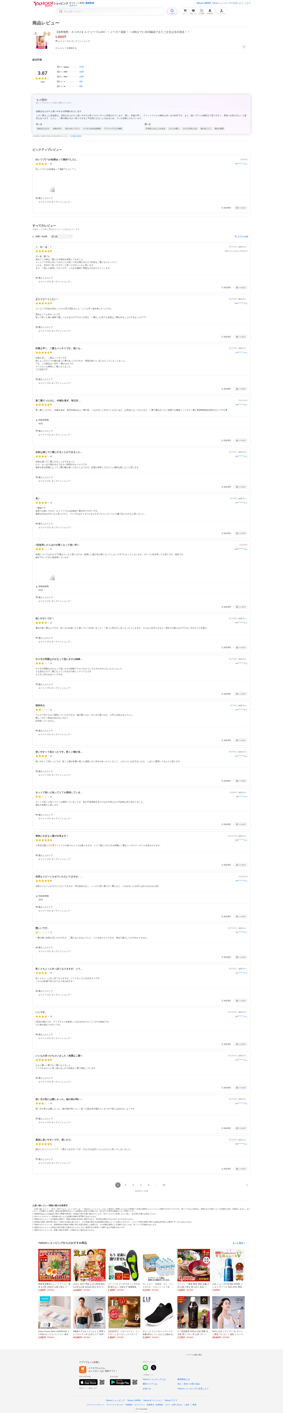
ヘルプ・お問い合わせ (173, 1405)
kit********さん (241, 797)
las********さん (241, 663)
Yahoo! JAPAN (203, 3)
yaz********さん (241, 164)
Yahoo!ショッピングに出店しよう (227, 3)
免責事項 (150, 1405)
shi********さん (241, 932)
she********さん (241, 503)
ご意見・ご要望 (190, 1405)
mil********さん (241, 1060)
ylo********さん (241, 405)
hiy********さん (241, 352)
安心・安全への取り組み (188, 1384)
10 (164, 1185)
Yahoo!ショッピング (115, 1400)
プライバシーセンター (115, 1405)
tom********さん (241, 756)
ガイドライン (139, 1405)
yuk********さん (241, 710)
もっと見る (238, 1243)
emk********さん (241, 549)
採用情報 (159, 1405)
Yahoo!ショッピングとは (154, 1379)
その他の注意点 (75, 136)
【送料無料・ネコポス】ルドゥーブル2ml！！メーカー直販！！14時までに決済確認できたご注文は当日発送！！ (122, 32)
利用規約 (129, 1405)
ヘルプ (247, 3)
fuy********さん (241, 973)
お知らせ (147, 1388)
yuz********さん (241, 1103)
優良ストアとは (150, 1384)
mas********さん (241, 303)
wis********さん (241, 456)
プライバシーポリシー (95, 1405)
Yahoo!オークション (152, 1400)
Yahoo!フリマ (170, 1400)
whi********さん (241, 1016)
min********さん (241, 623)
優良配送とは (183, 1379)
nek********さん (241, 840)
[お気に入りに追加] (244, 47)
